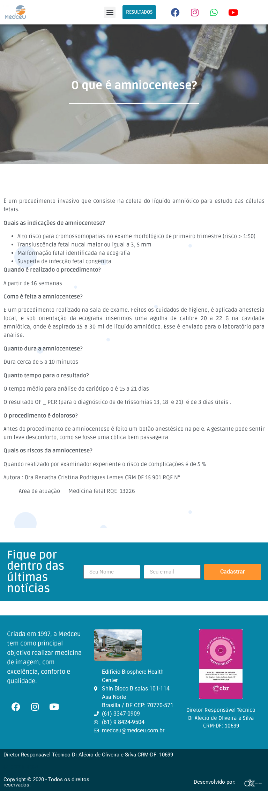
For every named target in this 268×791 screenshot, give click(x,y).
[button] (110, 12)
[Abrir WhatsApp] (250, 773)
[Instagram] (194, 12)
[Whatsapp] (214, 12)
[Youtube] (233, 12)
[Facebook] (175, 12)
